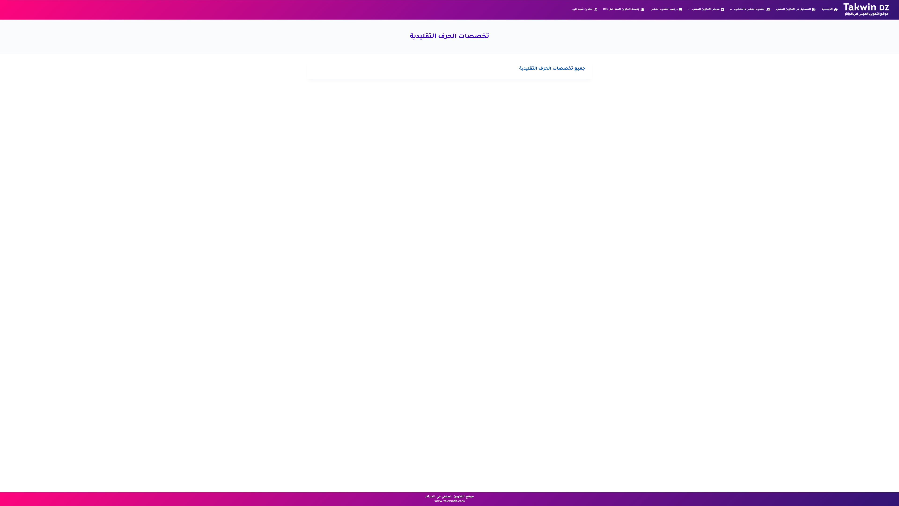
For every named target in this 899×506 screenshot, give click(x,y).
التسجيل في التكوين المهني (793, 9)
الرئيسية (827, 9)
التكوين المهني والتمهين (749, 9)
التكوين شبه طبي (582, 9)
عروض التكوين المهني (706, 9)
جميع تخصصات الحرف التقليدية (552, 69)
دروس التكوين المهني (664, 9)
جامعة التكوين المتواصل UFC (621, 9)
